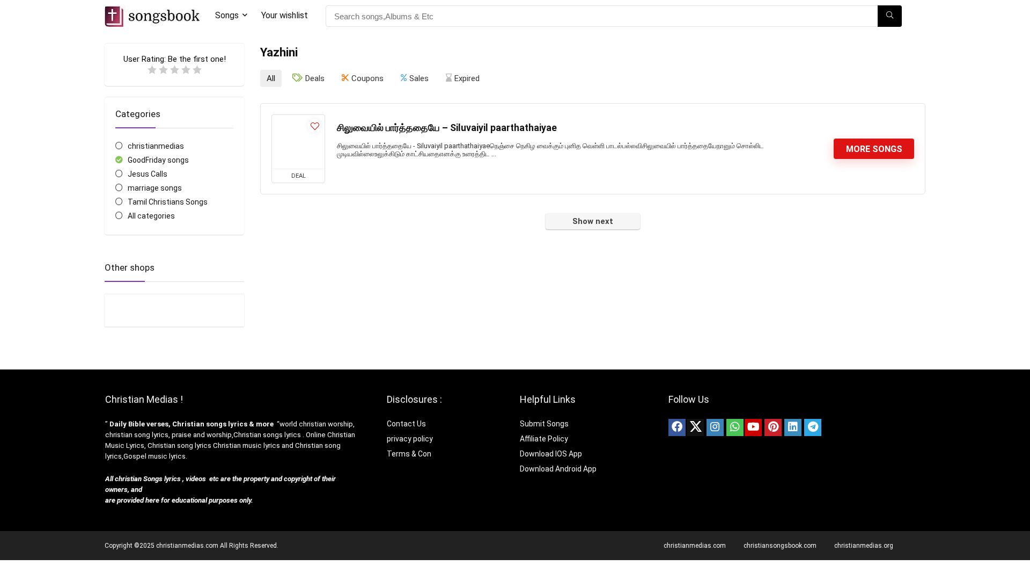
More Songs (874, 149)
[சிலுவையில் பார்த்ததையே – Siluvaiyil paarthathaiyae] (298, 142)
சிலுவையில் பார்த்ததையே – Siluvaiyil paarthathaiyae (447, 127)
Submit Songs (544, 423)
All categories (151, 216)
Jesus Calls (147, 174)
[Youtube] (753, 427)
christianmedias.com (695, 545)
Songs (227, 15)
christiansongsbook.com (780, 545)
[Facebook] (677, 427)
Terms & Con (409, 454)
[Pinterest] (773, 427)
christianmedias (156, 146)
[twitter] (695, 427)
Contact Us (406, 423)
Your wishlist (284, 15)
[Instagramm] (715, 427)
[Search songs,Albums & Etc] (890, 16)
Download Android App (558, 469)
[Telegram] (812, 427)
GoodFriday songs (158, 160)
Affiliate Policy (545, 438)
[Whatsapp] (735, 427)
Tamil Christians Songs (168, 202)
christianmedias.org (863, 545)
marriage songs (155, 188)
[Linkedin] (792, 427)
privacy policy (410, 438)
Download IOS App (551, 454)
